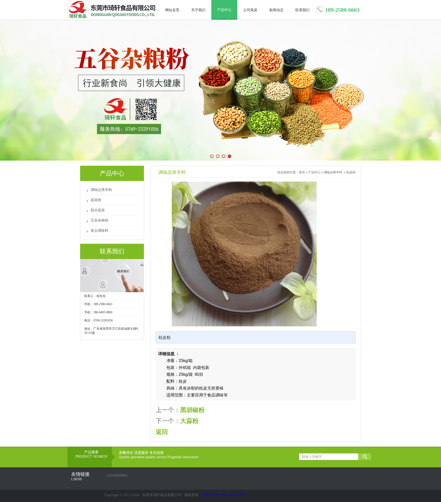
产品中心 (224, 10)
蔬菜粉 (96, 200)
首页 (302, 172)
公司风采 (250, 10)
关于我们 (198, 10)
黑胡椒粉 (192, 409)
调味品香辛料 (101, 190)
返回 (162, 431)
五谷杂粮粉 (99, 220)
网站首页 (172, 10)
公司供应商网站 (117, 475)
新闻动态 (276, 10)
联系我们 (302, 10)
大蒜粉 (189, 420)
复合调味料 (99, 231)
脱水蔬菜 (98, 210)
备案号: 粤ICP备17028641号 (223, 495)
